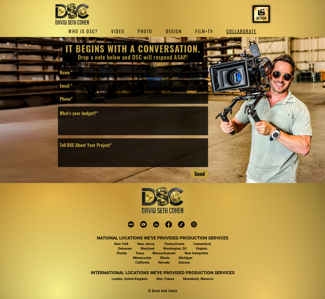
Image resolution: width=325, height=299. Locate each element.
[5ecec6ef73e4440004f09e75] (194, 224)
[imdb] (131, 224)
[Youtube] (143, 224)
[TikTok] (181, 224)
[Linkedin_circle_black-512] (156, 224)
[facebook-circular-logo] (168, 224)
